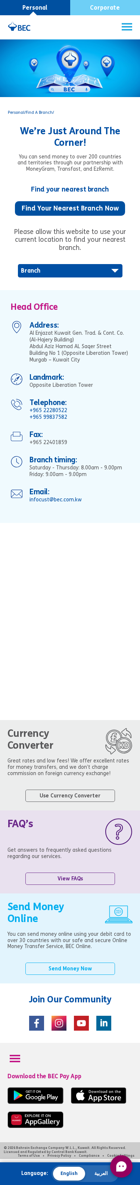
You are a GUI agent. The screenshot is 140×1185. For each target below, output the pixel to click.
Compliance (89, 1155)
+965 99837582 (48, 417)
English (69, 1173)
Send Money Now (70, 969)
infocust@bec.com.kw (55, 500)
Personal (34, 7)
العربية (101, 1173)
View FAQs (70, 879)
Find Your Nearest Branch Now (70, 208)
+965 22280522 (48, 410)
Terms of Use (29, 1155)
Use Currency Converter (70, 796)
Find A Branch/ (40, 112)
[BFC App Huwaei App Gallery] (35, 1126)
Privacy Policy (59, 1155)
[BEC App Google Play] (35, 1102)
